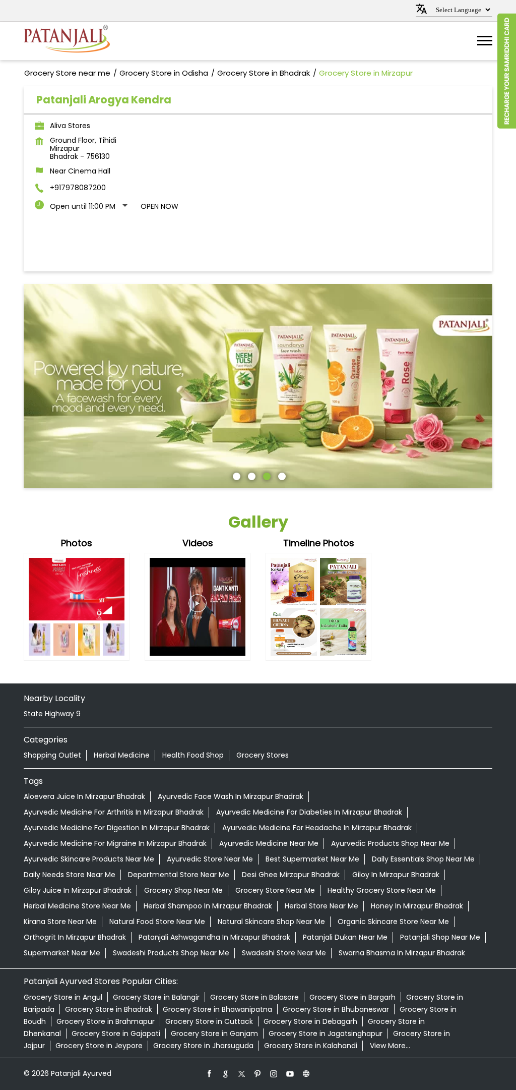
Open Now (159, 206)
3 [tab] (265, 475)
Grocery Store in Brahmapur (105, 1021)
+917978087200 (78, 188)
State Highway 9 (52, 714)
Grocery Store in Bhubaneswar (336, 1009)
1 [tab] (235, 475)
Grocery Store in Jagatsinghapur (325, 1033)
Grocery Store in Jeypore (99, 1046)
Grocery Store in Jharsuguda (203, 1046)
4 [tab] (280, 475)
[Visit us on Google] (226, 1073)
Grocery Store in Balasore (254, 997)
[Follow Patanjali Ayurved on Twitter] (242, 1073)
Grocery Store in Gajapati (116, 1033)
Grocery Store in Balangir (156, 997)
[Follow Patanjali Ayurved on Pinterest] (258, 1073)
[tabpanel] (258, 386)
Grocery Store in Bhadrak (108, 1009)
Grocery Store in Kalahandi (310, 1046)
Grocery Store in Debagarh (310, 1021)
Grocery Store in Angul (63, 997)
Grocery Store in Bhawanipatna (217, 1009)
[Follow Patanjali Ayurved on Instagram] (274, 1073)
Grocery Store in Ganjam (214, 1033)
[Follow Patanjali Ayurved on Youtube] (290, 1073)
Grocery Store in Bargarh (352, 997)
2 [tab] (250, 475)
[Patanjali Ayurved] (67, 41)
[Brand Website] (306, 1073)
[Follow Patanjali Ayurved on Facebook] (210, 1073)
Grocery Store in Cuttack (209, 1021)
